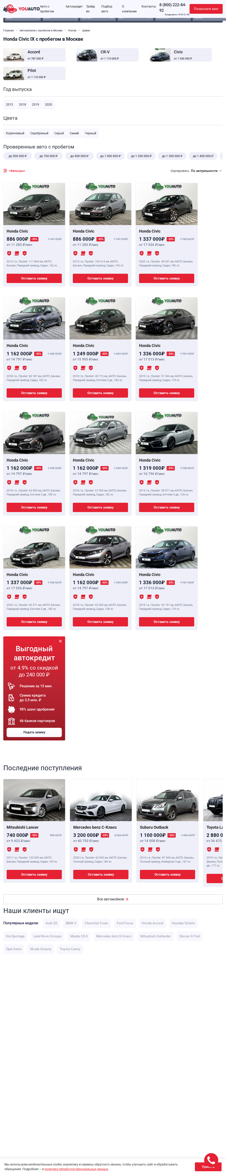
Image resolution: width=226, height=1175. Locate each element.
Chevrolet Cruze (96, 923)
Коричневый (15, 133)
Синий (74, 133)
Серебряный (39, 133)
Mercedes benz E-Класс (114, 936)
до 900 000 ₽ (79, 156)
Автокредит (74, 6)
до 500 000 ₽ (18, 156)
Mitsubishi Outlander (155, 936)
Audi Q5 (51, 923)
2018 (22, 104)
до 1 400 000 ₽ (203, 156)
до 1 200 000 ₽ (141, 156)
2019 (35, 104)
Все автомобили (110, 899)
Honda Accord (152, 923)
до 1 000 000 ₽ (110, 156)
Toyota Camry (70, 949)
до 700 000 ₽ (49, 156)
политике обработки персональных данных (76, 1169)
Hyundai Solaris (183, 923)
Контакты (148, 6)
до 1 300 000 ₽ (172, 156)
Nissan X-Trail (189, 936)
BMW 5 (71, 923)
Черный (90, 133)
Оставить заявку (34, 278)
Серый (59, 133)
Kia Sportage (15, 936)
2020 (48, 104)
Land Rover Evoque (47, 936)
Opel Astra (13, 949)
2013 (9, 104)
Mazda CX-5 (79, 936)
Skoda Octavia (40, 949)
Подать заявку (34, 732)
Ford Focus (125, 923)
